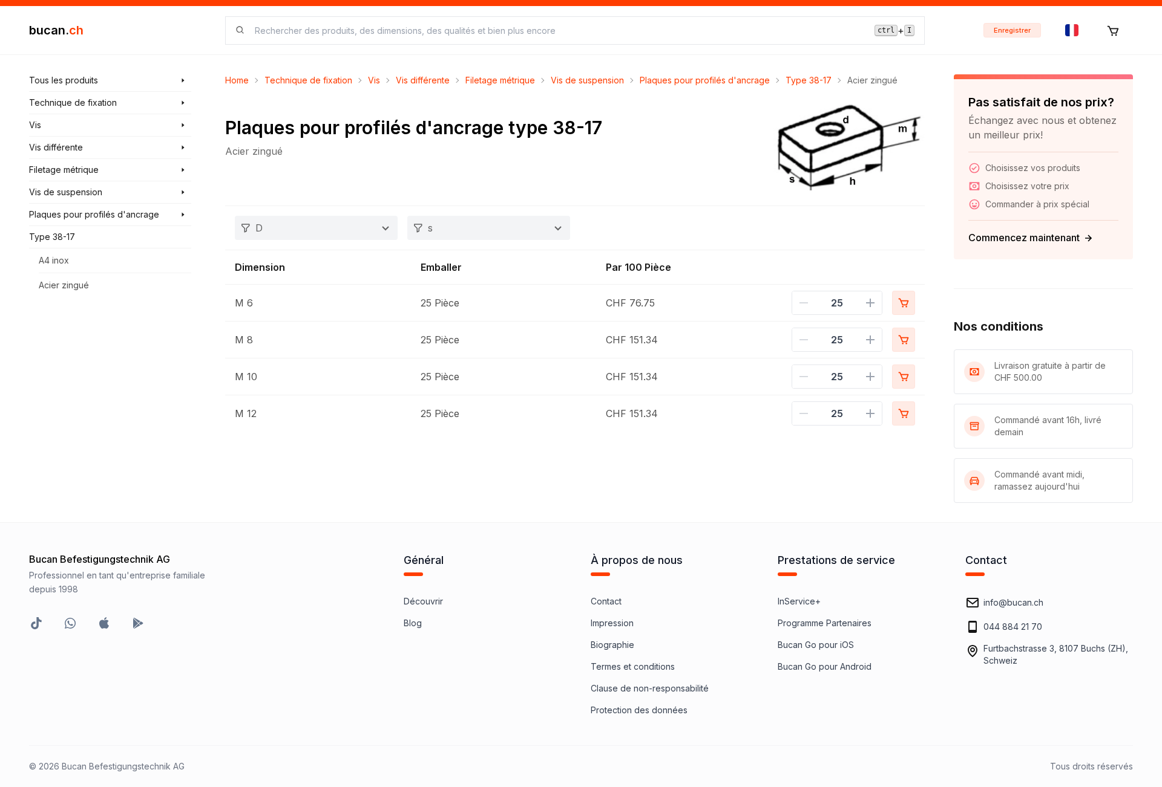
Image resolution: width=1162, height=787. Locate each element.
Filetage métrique (500, 80)
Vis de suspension (587, 80)
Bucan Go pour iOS (816, 645)
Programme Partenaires (825, 623)
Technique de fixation (308, 80)
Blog (413, 623)
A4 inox (54, 260)
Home (237, 80)
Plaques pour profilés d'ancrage (705, 80)
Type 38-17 (809, 80)
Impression (612, 623)
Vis (374, 80)
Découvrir (423, 601)
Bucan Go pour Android (825, 666)
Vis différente (423, 80)
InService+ (799, 601)
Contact (606, 601)
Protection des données (639, 710)
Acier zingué (64, 285)
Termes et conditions (633, 666)
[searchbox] (557, 30)
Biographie (612, 645)
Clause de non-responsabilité (650, 688)
